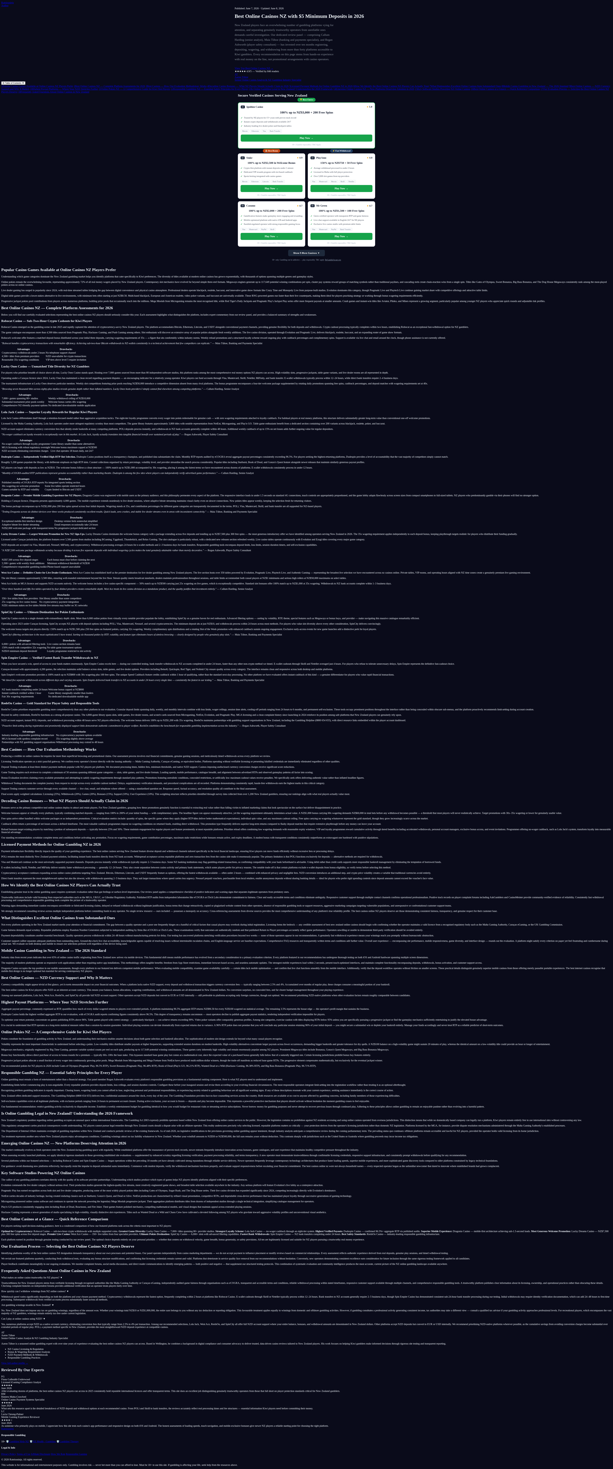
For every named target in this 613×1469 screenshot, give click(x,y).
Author (4, 5)
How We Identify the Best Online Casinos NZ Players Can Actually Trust (391, 86)
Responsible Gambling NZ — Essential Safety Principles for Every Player (209, 89)
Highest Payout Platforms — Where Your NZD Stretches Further (64, 89)
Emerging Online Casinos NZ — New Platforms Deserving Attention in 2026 (373, 89)
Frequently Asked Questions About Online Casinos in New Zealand (53, 92)
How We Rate (58, 1454)
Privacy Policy (8, 1454)
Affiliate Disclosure (40, 1454)
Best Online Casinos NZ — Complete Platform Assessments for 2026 (109, 86)
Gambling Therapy (67, 1441)
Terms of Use (23, 1454)
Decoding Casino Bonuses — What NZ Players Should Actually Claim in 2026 (248, 86)
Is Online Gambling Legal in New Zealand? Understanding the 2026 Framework (291, 89)
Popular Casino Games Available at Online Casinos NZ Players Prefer (37, 86)
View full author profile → (14, 1363)
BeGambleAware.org (333, 260)
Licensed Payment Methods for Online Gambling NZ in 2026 (321, 86)
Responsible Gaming (76, 1454)
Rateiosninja (7, 2)
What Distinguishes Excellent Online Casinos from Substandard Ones (465, 86)
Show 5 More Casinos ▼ (306, 253)
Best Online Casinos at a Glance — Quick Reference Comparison (505, 89)
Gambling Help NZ (17, 1441)
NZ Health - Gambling (43, 1441)
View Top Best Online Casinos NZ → (254, 68)
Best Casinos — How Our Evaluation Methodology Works (176, 86)
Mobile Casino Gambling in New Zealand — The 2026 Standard (535, 86)
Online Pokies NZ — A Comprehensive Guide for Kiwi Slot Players (134, 89)
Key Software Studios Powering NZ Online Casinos (442, 89)
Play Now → (306, 138)
